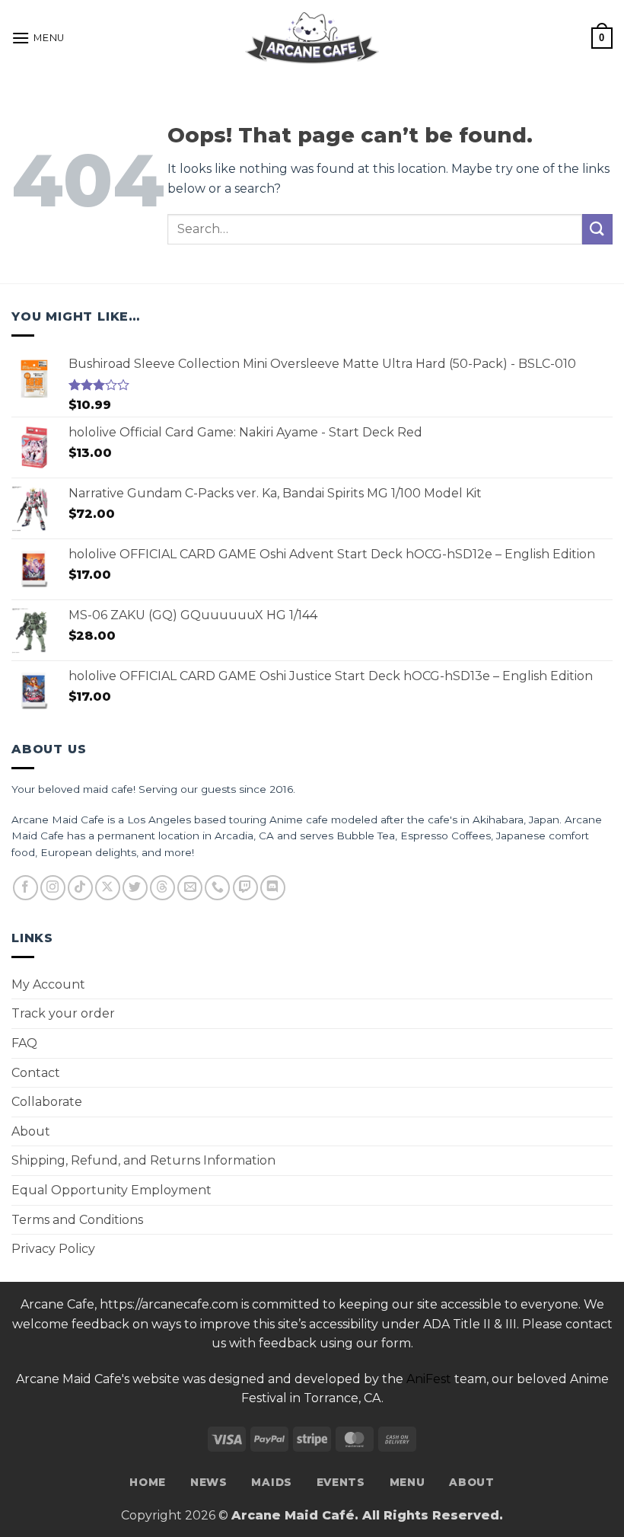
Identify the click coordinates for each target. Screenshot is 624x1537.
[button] (38, 37)
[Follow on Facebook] (25, 887)
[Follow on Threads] (162, 887)
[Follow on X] (107, 887)
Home (147, 1482)
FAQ (24, 1043)
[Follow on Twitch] (245, 887)
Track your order (63, 1013)
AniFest (428, 1379)
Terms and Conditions (77, 1220)
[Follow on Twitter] (135, 887)
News (209, 1482)
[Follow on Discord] (272, 887)
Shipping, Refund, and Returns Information (143, 1160)
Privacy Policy (53, 1248)
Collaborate (46, 1101)
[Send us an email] (189, 887)
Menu (407, 1482)
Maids (271, 1482)
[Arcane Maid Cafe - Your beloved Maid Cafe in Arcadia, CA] (312, 38)
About (30, 1131)
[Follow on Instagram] (52, 887)
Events (341, 1482)
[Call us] (217, 887)
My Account (48, 984)
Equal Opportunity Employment (111, 1190)
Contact (35, 1073)
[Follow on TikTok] (80, 887)
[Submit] (597, 229)
